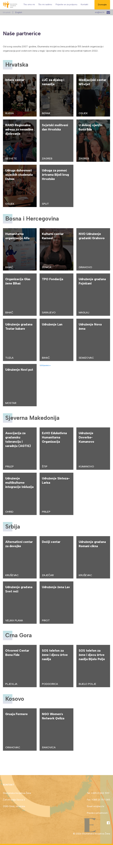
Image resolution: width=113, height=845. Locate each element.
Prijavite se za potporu (66, 4)
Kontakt (84, 4)
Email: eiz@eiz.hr (95, 806)
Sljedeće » (46, 365)
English (18, 12)
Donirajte (102, 4)
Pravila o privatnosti (97, 812)
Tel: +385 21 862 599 (98, 793)
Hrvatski (6, 12)
